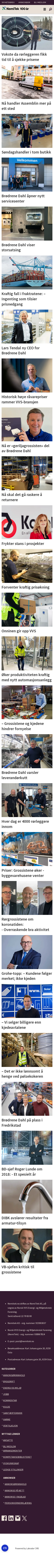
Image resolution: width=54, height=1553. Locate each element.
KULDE (6, 1406)
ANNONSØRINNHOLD (14, 1375)
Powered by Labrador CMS (27, 1548)
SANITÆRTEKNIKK (12, 1413)
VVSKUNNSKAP (11, 1463)
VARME (6, 1419)
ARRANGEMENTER (12, 1450)
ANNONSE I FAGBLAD (15, 1496)
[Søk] (50, 9)
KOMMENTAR (10, 1400)
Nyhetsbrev (8, 2)
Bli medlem (40, 2)
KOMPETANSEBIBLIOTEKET (17, 1457)
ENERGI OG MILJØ (12, 1387)
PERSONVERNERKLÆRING (18, 1503)
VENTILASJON (10, 1425)
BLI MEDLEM (9, 1446)
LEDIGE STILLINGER (13, 1469)
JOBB (6, 1394)
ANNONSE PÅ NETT (14, 1490)
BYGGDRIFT (9, 1381)
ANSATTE (8, 1440)
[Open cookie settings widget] (4, 1548)
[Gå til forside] (15, 8)
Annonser (24, 2)
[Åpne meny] (45, 9)
